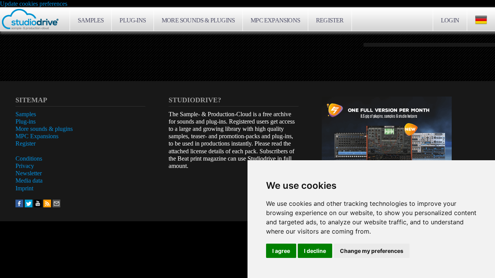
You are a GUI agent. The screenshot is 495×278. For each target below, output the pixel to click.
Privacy (24, 166)
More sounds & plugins (198, 20)
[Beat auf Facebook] (19, 203)
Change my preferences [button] (371, 250)
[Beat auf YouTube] (38, 203)
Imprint (24, 188)
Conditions (28, 158)
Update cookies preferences (33, 3)
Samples (91, 20)
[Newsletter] (56, 203)
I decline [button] (315, 250)
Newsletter (28, 173)
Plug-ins (132, 20)
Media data (29, 180)
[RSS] (47, 203)
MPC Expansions (275, 20)
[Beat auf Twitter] (28, 203)
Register (330, 20)
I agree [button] (281, 250)
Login (450, 20)
